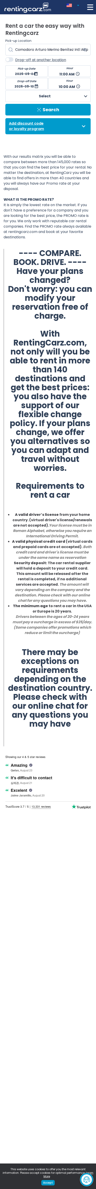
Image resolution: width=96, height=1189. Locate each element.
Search (51, 110)
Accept (48, 1183)
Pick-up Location (18, 40)
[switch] (9, 59)
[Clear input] (85, 50)
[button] (73, 4)
